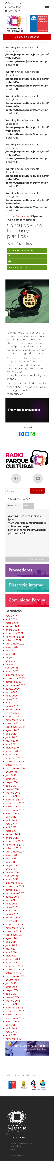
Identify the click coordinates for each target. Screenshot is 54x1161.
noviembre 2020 (15, 678)
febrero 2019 (12, 751)
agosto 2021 (12, 647)
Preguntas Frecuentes (21, 1143)
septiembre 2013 (15, 976)
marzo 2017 (12, 831)
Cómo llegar (14, 7)
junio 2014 (11, 945)
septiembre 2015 (14, 893)
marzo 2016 (12, 872)
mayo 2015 (11, 907)
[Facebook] (21, 434)
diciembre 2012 (14, 1007)
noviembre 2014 (14, 928)
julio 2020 (11, 692)
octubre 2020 (13, 681)
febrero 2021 (12, 668)
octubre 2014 (13, 931)
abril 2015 (10, 910)
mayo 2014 (11, 948)
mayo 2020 (11, 699)
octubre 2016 (13, 848)
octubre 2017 (13, 806)
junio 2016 (11, 862)
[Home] (27, 23)
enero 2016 (11, 879)
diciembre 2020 (14, 675)
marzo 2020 (12, 706)
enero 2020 (12, 713)
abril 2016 (10, 869)
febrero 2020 (13, 709)
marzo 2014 (12, 955)
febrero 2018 (12, 792)
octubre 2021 (13, 640)
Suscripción (15, 3)
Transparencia (17, 1155)
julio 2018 (10, 775)
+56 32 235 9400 (18, 1137)
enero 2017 (11, 837)
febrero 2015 (12, 917)
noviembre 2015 (14, 886)
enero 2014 (11, 962)
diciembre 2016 (14, 841)
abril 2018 (11, 785)
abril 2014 (10, 952)
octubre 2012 (13, 1014)
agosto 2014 (12, 938)
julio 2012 (10, 1025)
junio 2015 (11, 903)
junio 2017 (11, 820)
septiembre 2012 (15, 1018)
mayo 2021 (11, 657)
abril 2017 (10, 827)
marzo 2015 (12, 914)
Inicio (10, 216)
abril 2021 (10, 661)
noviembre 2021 (14, 636)
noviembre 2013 (14, 969)
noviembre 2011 (14, 1039)
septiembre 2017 (15, 810)
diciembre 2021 (14, 633)
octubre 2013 (13, 973)
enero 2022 (12, 629)
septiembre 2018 (15, 768)
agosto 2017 (12, 813)
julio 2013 (10, 983)
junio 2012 (11, 1028)
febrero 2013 (12, 1000)
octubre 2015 (13, 889)
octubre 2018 (13, 765)
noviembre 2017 (14, 803)
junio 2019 (11, 737)
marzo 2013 (12, 997)
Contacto (14, 10)
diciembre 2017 (14, 799)
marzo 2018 (12, 789)
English (14, 1149)
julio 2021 (10, 650)
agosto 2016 (12, 855)
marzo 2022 (12, 623)
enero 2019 (11, 754)
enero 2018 (11, 796)
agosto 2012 (12, 1021)
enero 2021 (11, 671)
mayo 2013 (11, 990)
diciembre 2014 (14, 924)
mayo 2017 (11, 824)
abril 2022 (11, 619)
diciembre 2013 (14, 966)
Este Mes (28, 506)
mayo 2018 (11, 782)
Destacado (22, 216)
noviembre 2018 (14, 761)
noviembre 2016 (14, 844)
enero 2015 (11, 921)
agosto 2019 (12, 730)
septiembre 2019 (15, 727)
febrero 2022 (13, 626)
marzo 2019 (12, 747)
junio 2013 (11, 987)
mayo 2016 (11, 865)
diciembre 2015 (14, 883)
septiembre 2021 (15, 643)
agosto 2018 (12, 772)
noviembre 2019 (14, 720)
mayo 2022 (11, 616)
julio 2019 (10, 733)
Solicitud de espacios (27, 37)
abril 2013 (10, 993)
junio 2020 (11, 695)
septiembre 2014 (15, 935)
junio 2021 (11, 654)
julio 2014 (10, 941)
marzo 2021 (12, 664)
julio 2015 (10, 900)
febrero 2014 (12, 959)
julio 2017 (10, 817)
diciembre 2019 (14, 716)
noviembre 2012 (14, 1011)
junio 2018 (11, 779)
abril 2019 (10, 744)
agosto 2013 (12, 980)
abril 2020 (11, 702)
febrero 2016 (12, 876)
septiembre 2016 (14, 851)
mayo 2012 (11, 1032)
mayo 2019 (11, 740)
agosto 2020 (12, 688)
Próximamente (13, 506)
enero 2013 (11, 1004)
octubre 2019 (13, 723)
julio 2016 (10, 858)
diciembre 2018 (14, 758)
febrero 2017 (12, 834)
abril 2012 (10, 1035)
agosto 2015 (12, 896)
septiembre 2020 (15, 685)
